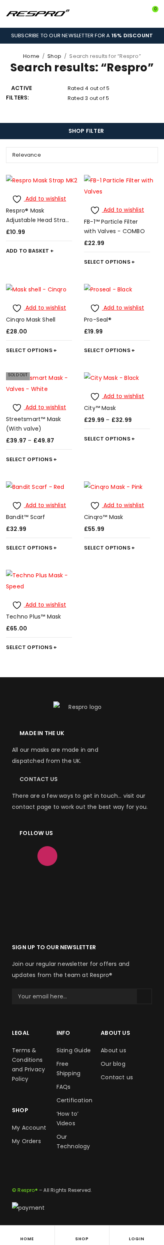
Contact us (117, 1077)
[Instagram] (47, 856)
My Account (29, 1128)
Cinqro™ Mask (103, 517)
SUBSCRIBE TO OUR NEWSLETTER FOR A (82, 35)
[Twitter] (73, 856)
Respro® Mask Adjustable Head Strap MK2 (37, 220)
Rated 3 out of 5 (88, 98)
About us (113, 1050)
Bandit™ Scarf (25, 517)
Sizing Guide (74, 1050)
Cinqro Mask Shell (30, 320)
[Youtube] (99, 856)
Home (31, 56)
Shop (54, 56)
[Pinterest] (124, 856)
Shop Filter (86, 131)
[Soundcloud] (22, 879)
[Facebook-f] (22, 856)
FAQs (64, 1087)
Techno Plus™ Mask (33, 617)
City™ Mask (100, 408)
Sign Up (144, 996)
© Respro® (25, 1190)
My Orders (26, 1141)
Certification (75, 1100)
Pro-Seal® (97, 320)
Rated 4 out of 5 (88, 88)
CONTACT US (39, 779)
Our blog (113, 1064)
